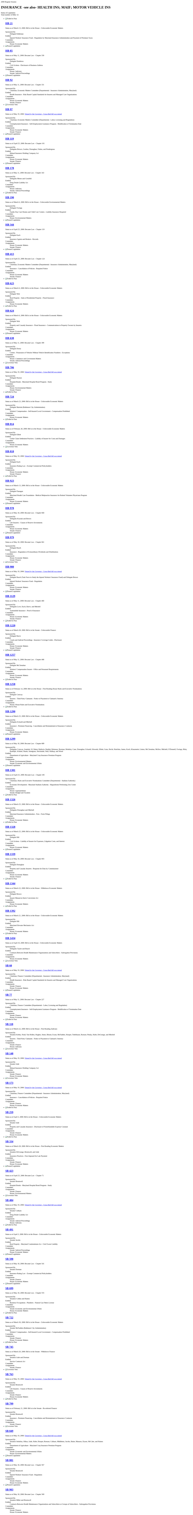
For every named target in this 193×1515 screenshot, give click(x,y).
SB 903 (9, 1489)
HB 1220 (10, 625)
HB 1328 (10, 826)
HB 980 (9, 566)
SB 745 (9, 1346)
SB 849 (9, 1430)
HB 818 (9, 451)
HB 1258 (10, 684)
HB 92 (9, 79)
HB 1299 (10, 738)
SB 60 (8, 965)
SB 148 (9, 1053)
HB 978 (9, 508)
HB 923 (9, 480)
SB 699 (9, 1288)
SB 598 (9, 1258)
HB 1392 (10, 910)
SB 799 (9, 1403)
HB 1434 (10, 938)
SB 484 (9, 1200)
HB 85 (9, 50)
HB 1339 (10, 854)
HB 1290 (10, 711)
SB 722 (9, 1317)
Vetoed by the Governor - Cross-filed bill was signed (43, 114)
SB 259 (9, 1112)
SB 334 (9, 1141)
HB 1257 (10, 654)
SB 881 (9, 1460)
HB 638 (9, 338)
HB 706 (9, 367)
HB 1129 (10, 596)
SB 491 (9, 1229)
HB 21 (9, 23)
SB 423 (9, 1170)
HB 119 (9, 138)
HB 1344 (10, 883)
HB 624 (9, 310)
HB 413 (9, 254)
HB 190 (9, 197)
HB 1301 (10, 770)
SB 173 (9, 1082)
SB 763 (9, 1374)
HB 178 (9, 168)
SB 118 (9, 1024)
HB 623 (9, 283)
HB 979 (9, 537)
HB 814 (9, 424)
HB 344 (9, 224)
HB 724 (9, 396)
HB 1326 (10, 799)
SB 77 (8, 994)
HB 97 (9, 109)
